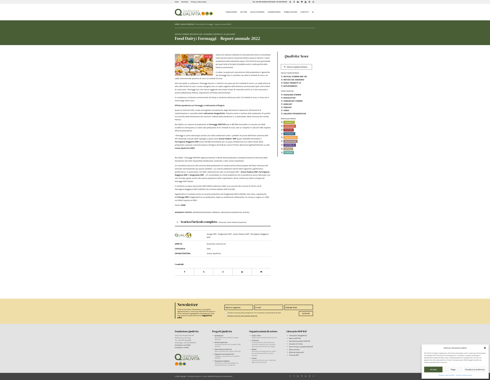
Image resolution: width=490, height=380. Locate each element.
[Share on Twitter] (203, 271)
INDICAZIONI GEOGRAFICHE (231, 212)
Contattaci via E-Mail (183, 345)
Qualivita (217, 253)
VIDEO (286, 110)
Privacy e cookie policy (447, 375)
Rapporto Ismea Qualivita (224, 354)
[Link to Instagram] (309, 2)
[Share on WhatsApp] (222, 271)
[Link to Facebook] (294, 2)
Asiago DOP (212, 234)
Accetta (433, 369)
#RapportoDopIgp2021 (202, 212)
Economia (208, 34)
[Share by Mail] (261, 271)
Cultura (288, 130)
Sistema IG (217, 34)
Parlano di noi (195, 34)
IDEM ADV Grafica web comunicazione (220, 376)
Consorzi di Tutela (296, 344)
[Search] (312, 12)
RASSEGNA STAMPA (292, 95)
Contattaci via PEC (182, 347)
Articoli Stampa (182, 34)
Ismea (209, 253)
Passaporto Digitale (222, 361)
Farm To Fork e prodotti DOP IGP (301, 347)
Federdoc (255, 340)
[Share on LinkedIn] (242, 271)
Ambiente (289, 122)
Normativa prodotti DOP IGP (299, 341)
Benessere (290, 126)
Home (177, 2)
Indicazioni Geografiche (298, 335)
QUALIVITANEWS (187, 24)
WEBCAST (287, 104)
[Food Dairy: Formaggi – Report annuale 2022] (194, 64)
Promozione (290, 141)
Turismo (289, 152)
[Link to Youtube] (305, 2)
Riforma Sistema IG (296, 352)
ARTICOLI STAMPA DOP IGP (295, 76)
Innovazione (290, 137)
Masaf (254, 349)
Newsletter (184, 2)
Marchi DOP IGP (295, 338)
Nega (453, 369)
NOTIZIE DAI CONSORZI (293, 80)
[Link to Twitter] (290, 2)
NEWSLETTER (289, 98)
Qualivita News (296, 56)
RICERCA (246, 212)
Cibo (209, 249)
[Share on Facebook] (184, 271)
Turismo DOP (294, 355)
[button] (485, 348)
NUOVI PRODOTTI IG (292, 83)
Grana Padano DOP (241, 234)
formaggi (216, 212)
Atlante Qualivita (221, 342)
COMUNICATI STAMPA (293, 101)
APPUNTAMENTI (290, 86)
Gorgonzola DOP (225, 234)
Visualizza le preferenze (475, 369)
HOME (177, 24)
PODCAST (287, 107)
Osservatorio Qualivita (223, 349)
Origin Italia (256, 335)
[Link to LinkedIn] (298, 2)
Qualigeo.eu (219, 335)
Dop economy (294, 349)
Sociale (288, 149)
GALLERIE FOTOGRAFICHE (294, 113)
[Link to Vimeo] (302, 2)
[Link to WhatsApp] (313, 2)
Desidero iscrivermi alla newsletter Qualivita (242, 316)
